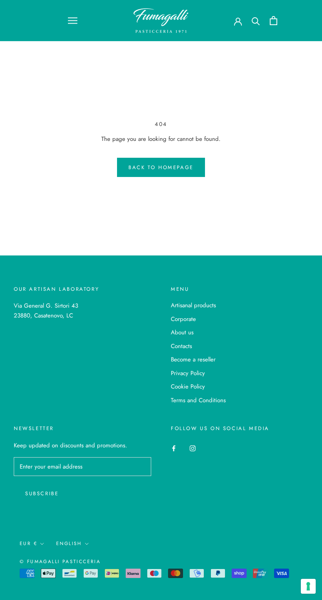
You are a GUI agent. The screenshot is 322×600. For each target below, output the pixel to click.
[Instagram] (193, 448)
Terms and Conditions (198, 400)
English (69, 543)
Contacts (181, 346)
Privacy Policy (188, 373)
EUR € (28, 543)
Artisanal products (193, 305)
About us (182, 332)
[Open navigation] (72, 20)
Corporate (183, 319)
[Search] (256, 20)
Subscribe (42, 493)
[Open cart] (273, 20)
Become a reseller (193, 359)
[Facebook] (174, 448)
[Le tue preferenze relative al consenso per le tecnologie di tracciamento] (308, 586)
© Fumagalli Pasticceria (60, 561)
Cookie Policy (188, 386)
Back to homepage (161, 167)
